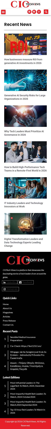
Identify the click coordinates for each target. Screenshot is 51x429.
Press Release (9, 320)
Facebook (27, 282)
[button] (3, 12)
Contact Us (8, 324)
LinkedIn (11, 282)
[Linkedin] (29, 12)
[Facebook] (34, 12)
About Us (7, 308)
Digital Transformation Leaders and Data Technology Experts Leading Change (23, 242)
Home (6, 304)
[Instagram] (39, 12)
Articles (6, 316)
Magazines (8, 312)
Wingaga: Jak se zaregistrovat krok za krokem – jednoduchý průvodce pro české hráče (28, 355)
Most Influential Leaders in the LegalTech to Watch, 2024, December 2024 (27, 385)
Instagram (11, 288)
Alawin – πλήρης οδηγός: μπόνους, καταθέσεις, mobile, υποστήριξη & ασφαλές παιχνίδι (27, 366)
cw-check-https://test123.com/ (25, 346)
